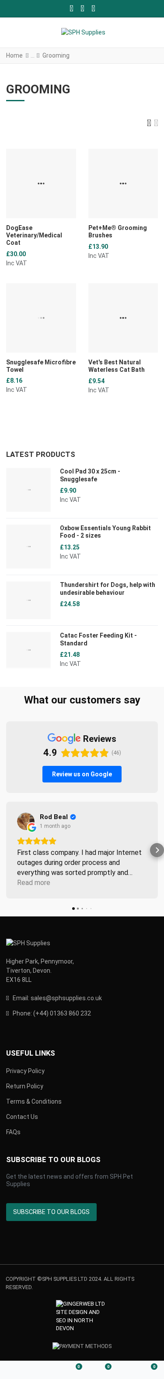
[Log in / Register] (44, 1370)
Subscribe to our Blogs (51, 1211)
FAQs (13, 1132)
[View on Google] (26, 821)
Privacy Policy (25, 1070)
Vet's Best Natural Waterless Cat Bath (116, 366)
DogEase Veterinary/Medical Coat (34, 235)
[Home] (14, 1370)
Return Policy (24, 1086)
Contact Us (22, 1116)
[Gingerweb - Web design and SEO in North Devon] (82, 1316)
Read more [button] (33, 882)
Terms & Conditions (34, 1101)
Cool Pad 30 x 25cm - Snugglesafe (90, 475)
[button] (151, 32)
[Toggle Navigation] (14, 32)
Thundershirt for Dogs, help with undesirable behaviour (107, 588)
